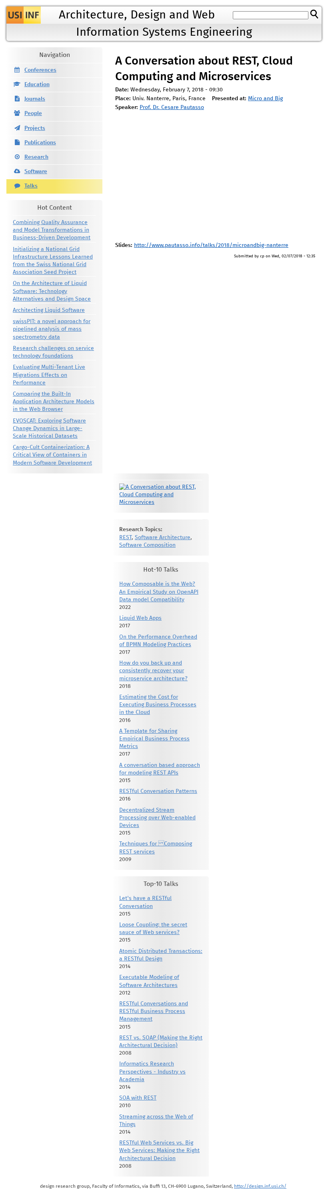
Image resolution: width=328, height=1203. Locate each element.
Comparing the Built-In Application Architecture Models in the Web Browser (53, 401)
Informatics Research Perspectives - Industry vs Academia (152, 1071)
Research (36, 157)
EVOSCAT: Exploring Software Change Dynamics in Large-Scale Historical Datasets (49, 428)
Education (37, 84)
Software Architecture (162, 537)
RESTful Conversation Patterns (158, 791)
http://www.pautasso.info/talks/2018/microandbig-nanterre (211, 245)
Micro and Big (265, 98)
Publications (40, 143)
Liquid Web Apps (140, 618)
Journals (34, 99)
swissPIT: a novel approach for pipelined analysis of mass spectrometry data (51, 329)
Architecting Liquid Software (49, 310)
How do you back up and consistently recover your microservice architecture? (153, 670)
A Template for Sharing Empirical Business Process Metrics (154, 738)
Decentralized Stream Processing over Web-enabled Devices (157, 817)
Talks (31, 186)
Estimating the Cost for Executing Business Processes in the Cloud (157, 704)
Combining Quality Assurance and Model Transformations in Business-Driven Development (51, 230)
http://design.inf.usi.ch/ (260, 1186)
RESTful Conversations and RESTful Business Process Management (153, 1011)
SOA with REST (137, 1098)
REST (125, 537)
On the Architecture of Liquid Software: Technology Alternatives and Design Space (52, 291)
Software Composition (147, 545)
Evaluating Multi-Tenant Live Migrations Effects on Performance (49, 374)
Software (35, 171)
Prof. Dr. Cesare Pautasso (172, 107)
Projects (34, 128)
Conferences (40, 70)
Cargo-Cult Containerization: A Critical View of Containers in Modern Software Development (52, 455)
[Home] (23, 15)
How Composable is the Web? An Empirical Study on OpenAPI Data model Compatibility (158, 591)
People (33, 113)
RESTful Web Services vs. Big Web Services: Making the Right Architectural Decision (159, 1150)
